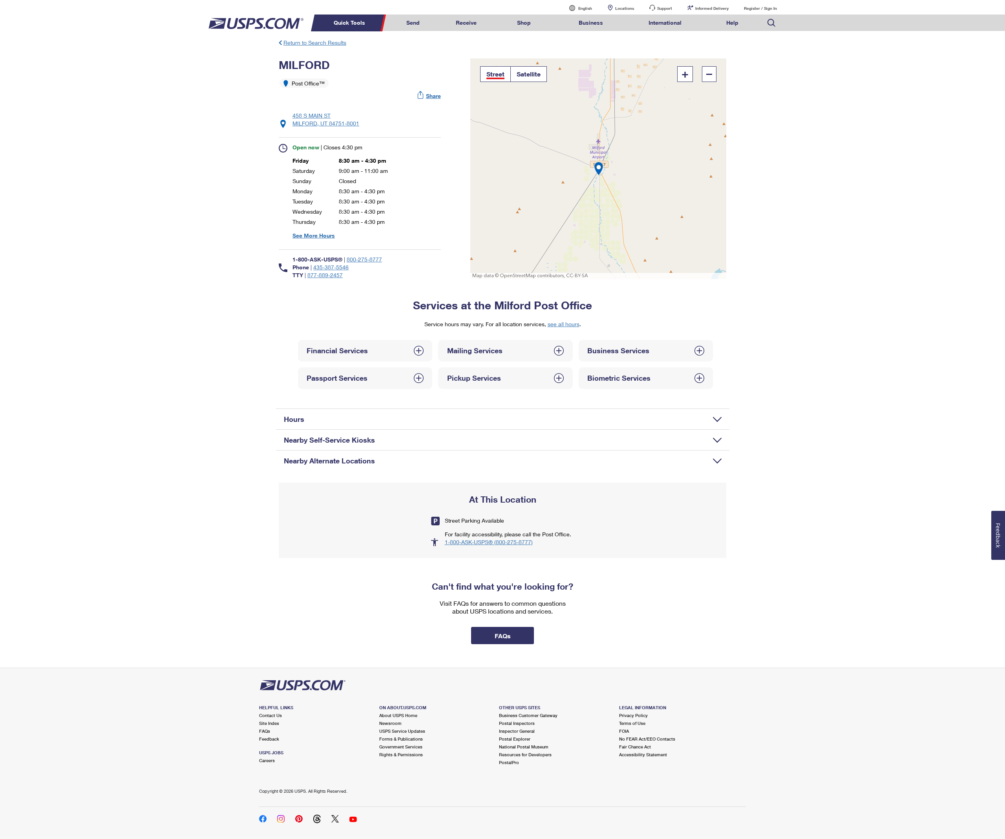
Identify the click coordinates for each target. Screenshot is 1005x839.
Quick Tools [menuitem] (349, 22)
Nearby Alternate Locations (329, 460)
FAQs (264, 731)
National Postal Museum (523, 746)
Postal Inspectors (517, 723)
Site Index (269, 723)
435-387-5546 (331, 267)
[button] (429, 96)
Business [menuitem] (591, 22)
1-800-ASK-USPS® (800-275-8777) (489, 542)
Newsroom (390, 723)
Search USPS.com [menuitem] (771, 23)
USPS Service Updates (402, 731)
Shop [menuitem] (524, 22)
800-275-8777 (364, 259)
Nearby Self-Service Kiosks (329, 440)
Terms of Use (632, 723)
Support (664, 8)
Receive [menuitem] (466, 22)
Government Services (400, 746)
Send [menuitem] (413, 22)
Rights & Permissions (401, 754)
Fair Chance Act (635, 746)
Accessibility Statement (643, 754)
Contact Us (270, 715)
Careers (267, 760)
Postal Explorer (514, 738)
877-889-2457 (325, 275)
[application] (598, 168)
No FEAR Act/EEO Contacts (647, 738)
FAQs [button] (503, 635)
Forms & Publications (401, 738)
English (577, 8)
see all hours (563, 324)
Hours (294, 419)
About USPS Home (398, 715)
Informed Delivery (712, 8)
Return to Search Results (314, 42)
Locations (624, 8)
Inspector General (517, 731)
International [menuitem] (665, 22)
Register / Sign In (760, 8)
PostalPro (509, 762)
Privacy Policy (633, 715)
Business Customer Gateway (528, 715)
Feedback (269, 738)
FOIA (624, 731)
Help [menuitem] (732, 22)
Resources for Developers (525, 754)
